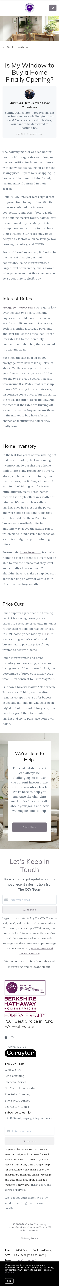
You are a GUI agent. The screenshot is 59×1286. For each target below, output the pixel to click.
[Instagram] (12, 1038)
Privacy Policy (29, 1238)
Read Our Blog (14, 1076)
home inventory (30, 552)
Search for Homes (17, 1106)
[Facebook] (6, 1038)
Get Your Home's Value (20, 1088)
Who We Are (13, 1069)
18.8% (45, 634)
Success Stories (15, 1082)
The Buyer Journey (17, 1100)
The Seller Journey (17, 1094)
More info (9, 1272)
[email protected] (26, 1260)
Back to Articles (18, 47)
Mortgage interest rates (19, 307)
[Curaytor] (20, 1056)
